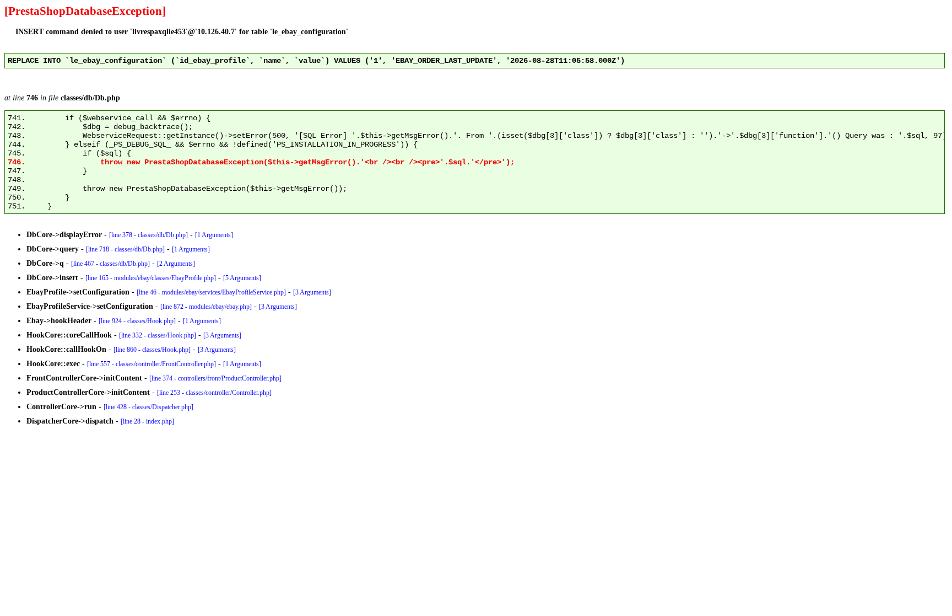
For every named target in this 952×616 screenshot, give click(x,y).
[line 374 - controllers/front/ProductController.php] (215, 378)
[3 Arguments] (312, 292)
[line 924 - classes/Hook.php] (137, 321)
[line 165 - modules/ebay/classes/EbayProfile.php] (150, 278)
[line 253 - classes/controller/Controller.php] (214, 393)
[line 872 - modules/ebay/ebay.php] (206, 306)
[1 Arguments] (214, 235)
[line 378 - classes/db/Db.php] (148, 235)
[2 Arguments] (176, 263)
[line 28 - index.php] (147, 421)
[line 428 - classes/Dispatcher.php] (148, 407)
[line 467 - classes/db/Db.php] (110, 263)
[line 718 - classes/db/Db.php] (125, 249)
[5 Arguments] (242, 278)
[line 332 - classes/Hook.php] (157, 335)
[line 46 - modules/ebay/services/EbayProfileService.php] (211, 292)
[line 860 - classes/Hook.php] (152, 349)
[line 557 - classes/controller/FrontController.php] (151, 364)
